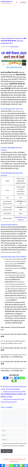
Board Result (6, 386)
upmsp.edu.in (19, 217)
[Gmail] (11, 378)
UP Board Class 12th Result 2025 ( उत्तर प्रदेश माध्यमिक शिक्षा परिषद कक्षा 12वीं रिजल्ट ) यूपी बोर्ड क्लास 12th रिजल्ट (13, 394)
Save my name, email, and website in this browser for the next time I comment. (14, 445)
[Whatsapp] (22, 378)
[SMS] (14, 381)
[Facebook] (5, 378)
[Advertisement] (14, 20)
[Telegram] (16, 378)
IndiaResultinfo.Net (7, 1)
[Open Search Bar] (17, 2)
